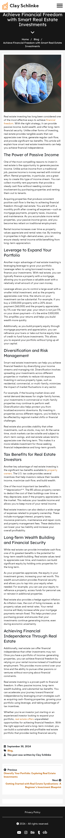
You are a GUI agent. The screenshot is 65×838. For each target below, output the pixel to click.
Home (25, 39)
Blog (36, 39)
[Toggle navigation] (58, 6)
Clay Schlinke (24, 6)
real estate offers (24, 719)
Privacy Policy (32, 812)
